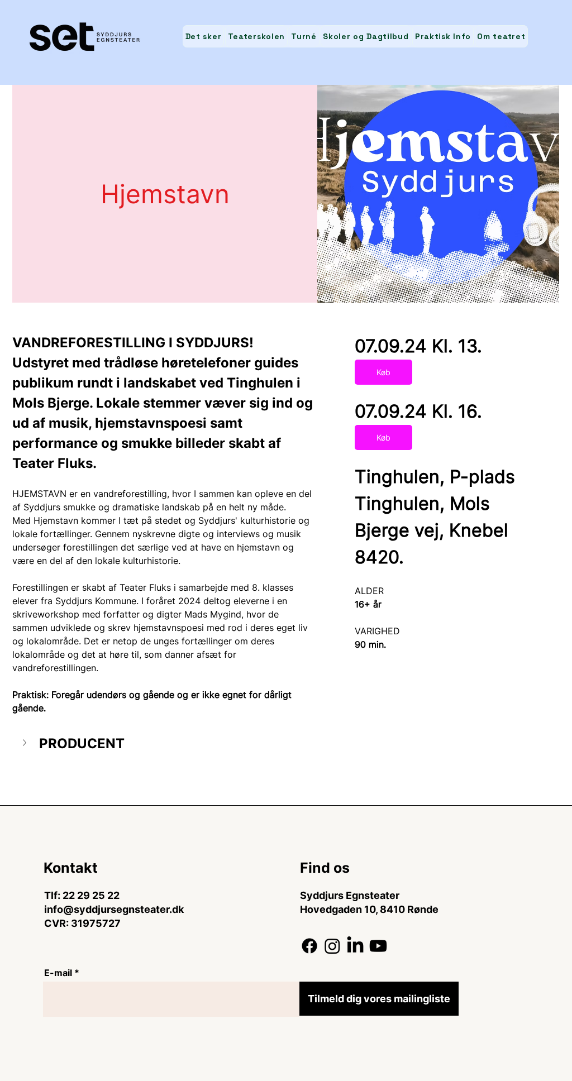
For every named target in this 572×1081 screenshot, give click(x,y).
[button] (165, 743)
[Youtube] (378, 946)
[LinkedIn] (355, 946)
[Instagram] (332, 946)
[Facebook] (309, 946)
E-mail (58, 972)
